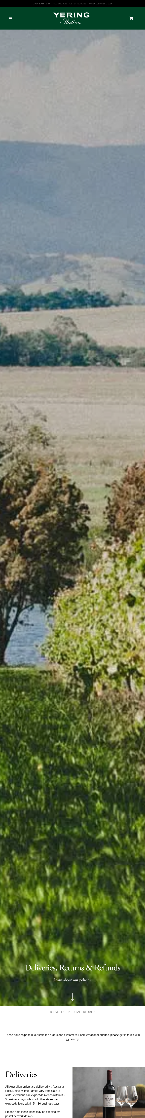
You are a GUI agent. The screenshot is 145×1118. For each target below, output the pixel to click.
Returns (74, 1012)
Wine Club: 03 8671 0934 (100, 3)
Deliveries (57, 1012)
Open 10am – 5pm (41, 3)
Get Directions (77, 3)
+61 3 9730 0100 (60, 3)
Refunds (89, 1012)
